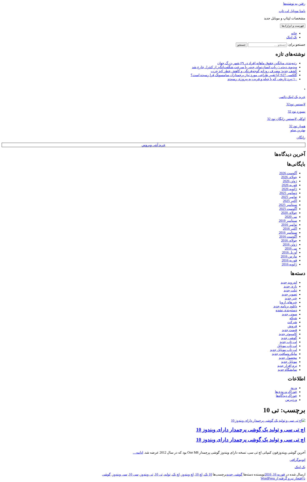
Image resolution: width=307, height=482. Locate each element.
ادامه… (138, 452)
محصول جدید (288, 358)
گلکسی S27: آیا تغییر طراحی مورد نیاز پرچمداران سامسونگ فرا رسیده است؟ (244, 75)
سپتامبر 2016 (288, 232)
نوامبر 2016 (289, 224)
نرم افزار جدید (287, 365)
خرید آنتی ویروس (153, 145)
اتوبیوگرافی (297, 460)
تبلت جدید (290, 290)
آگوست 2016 (288, 236)
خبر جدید (291, 298)
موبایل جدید (289, 361)
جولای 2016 (289, 240)
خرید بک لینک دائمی (292, 97)
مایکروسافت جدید (284, 354)
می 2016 (291, 248)
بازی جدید (290, 286)
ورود (294, 388)
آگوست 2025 (288, 209)
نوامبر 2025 (289, 197)
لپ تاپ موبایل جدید (283, 350)
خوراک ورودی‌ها (286, 392)
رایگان (301, 137)
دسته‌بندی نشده (286, 310)
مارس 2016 (289, 256)
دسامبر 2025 (288, 193)
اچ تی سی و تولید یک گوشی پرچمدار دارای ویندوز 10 (250, 429)
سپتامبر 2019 (288, 220)
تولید (167, 474)
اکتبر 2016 (290, 228)
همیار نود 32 (297, 126)
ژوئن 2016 (290, 244)
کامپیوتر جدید (288, 334)
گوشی (106, 474)
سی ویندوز (119, 474)
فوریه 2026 (289, 185)
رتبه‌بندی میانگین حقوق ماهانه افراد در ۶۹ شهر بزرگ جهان (257, 63)
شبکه (293, 318)
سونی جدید (289, 314)
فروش (292, 326)
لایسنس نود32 (295, 104)
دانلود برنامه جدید (285, 306)
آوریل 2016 (289, 252)
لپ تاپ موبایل (287, 346)
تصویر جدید (289, 294)
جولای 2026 (289, 177)
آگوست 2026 (288, 173)
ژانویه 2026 (289, 189)
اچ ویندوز (187, 474)
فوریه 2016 (289, 260)
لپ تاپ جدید (288, 342)
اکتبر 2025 (290, 201)
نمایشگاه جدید (287, 369)
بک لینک (291, 37)
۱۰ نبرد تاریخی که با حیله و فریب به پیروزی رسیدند (262, 79)
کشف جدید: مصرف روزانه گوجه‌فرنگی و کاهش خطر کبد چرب (254, 71)
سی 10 (133, 474)
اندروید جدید (289, 282)
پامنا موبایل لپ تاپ (292, 11)
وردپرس (291, 399)
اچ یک (176, 474)
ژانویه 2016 (289, 264)
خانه (294, 33)
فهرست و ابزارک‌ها (293, 25)
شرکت (292, 322)
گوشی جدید (289, 338)
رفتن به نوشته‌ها (294, 3)
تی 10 (158, 474)
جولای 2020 (289, 213)
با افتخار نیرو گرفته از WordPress (283, 478)
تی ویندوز (146, 474)
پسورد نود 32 (296, 111)
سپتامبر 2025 (288, 205)
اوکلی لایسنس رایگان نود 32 (286, 119)
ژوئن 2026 (290, 181)
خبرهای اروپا (288, 302)
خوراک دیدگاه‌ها (286, 395)
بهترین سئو (298, 130)
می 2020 (291, 216)
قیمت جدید (289, 330)
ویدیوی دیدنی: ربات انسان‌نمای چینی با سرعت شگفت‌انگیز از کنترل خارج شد (244, 67)
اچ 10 (198, 474)
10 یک (208, 474)
